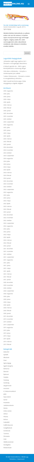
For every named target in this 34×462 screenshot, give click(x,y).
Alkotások (6, 357)
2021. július (6, 263)
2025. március (7, 139)
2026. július (6, 94)
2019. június (6, 333)
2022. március (7, 240)
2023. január (7, 212)
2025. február (7, 141)
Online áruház (7, 411)
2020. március (7, 308)
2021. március (7, 274)
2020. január (7, 313)
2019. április (6, 339)
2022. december (8, 215)
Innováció (6, 388)
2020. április (6, 305)
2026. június (6, 96)
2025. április (6, 136)
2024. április (6, 170)
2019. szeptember (8, 324)
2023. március (7, 206)
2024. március (7, 172)
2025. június (6, 130)
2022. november (8, 217)
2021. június (6, 265)
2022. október (7, 220)
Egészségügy (7, 29)
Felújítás (5, 377)
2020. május (7, 302)
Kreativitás (6, 402)
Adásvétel (6, 352)
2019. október (7, 322)
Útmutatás (6, 436)
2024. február (7, 175)
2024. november (8, 150)
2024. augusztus (8, 158)
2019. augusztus (8, 327)
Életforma (6, 369)
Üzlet (4, 439)
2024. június (6, 164)
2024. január (7, 178)
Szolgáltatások (7, 428)
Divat (5, 360)
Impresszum (21, 459)
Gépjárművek (7, 385)
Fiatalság (6, 380)
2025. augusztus (8, 125)
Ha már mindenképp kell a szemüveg (15, 25)
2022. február (7, 243)
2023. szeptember (8, 189)
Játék (4, 394)
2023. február (7, 209)
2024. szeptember (8, 155)
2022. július (6, 229)
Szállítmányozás (8, 425)
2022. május (7, 234)
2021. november (8, 251)
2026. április (6, 102)
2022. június (6, 232)
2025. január (7, 144)
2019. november (8, 319)
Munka (5, 408)
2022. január (7, 246)
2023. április (6, 203)
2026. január (7, 110)
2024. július (6, 161)
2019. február (7, 344)
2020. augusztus (8, 293)
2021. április (6, 271)
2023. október (7, 186)
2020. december (8, 282)
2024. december (8, 147)
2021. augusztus (8, 260)
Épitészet (6, 374)
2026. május (7, 99)
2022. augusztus (8, 226)
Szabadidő (6, 422)
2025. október (7, 119)
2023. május (7, 201)
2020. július (6, 296)
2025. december (8, 113)
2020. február (7, 310)
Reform (5, 419)
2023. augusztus (8, 192)
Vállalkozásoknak (8, 442)
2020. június (6, 299)
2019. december (8, 316)
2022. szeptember (8, 223)
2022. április (6, 237)
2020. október (7, 288)
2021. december (8, 248)
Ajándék (5, 354)
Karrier (5, 400)
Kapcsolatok (7, 397)
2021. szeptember (8, 257)
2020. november (8, 285)
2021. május (7, 268)
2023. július (6, 195)
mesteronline (12, 27)
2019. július (6, 330)
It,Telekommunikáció (9, 391)
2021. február (7, 277)
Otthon (5, 414)
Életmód (5, 371)
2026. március (7, 105)
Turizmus (6, 433)
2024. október (7, 153)
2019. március (7, 341)
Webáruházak (7, 447)
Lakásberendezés (8, 405)
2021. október (7, 254)
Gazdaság (6, 383)
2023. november (8, 184)
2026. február (7, 108)
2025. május (7, 133)
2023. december (8, 181)
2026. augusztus (8, 91)
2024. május (7, 167)
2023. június (6, 198)
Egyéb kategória (8, 366)
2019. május (7, 336)
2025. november (8, 116)
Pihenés (5, 416)
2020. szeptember (8, 291)
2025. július (6, 127)
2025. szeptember (8, 122)
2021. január (7, 279)
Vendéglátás (7, 445)
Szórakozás (6, 431)
